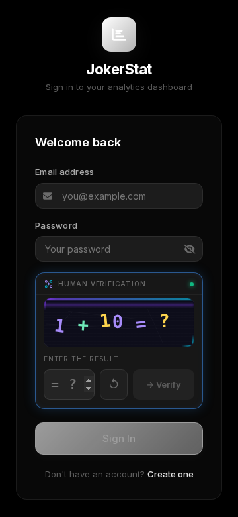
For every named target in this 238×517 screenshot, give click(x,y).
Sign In (119, 438)
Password (56, 225)
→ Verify (163, 384)
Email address (64, 171)
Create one (170, 474)
